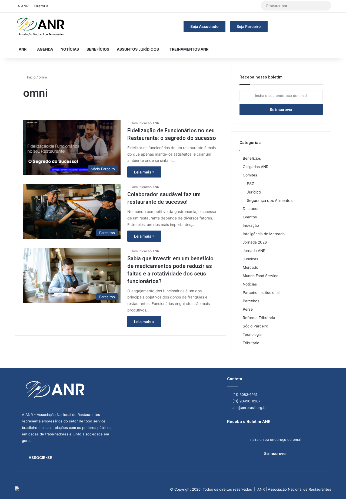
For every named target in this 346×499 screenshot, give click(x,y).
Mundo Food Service (260, 276)
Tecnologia (252, 334)
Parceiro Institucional (261, 292)
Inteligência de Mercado (264, 234)
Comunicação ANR (145, 123)
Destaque (251, 208)
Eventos (250, 217)
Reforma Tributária (259, 318)
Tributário (251, 343)
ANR (22, 49)
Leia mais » (144, 172)
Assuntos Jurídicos (138, 49)
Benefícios (97, 49)
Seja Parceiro (249, 26)
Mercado (250, 267)
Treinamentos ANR (188, 49)
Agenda (45, 49)
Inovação (251, 225)
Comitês (250, 175)
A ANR (23, 6)
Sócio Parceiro (255, 326)
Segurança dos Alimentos (269, 200)
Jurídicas (250, 259)
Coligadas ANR (255, 167)
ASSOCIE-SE (40, 457)
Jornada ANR (254, 250)
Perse (248, 309)
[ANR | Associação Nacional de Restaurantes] (41, 27)
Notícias (70, 49)
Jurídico (254, 192)
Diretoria (41, 6)
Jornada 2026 (255, 242)
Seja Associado (204, 26)
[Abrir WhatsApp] (332, 485)
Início (31, 77)
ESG (251, 183)
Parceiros (251, 301)
